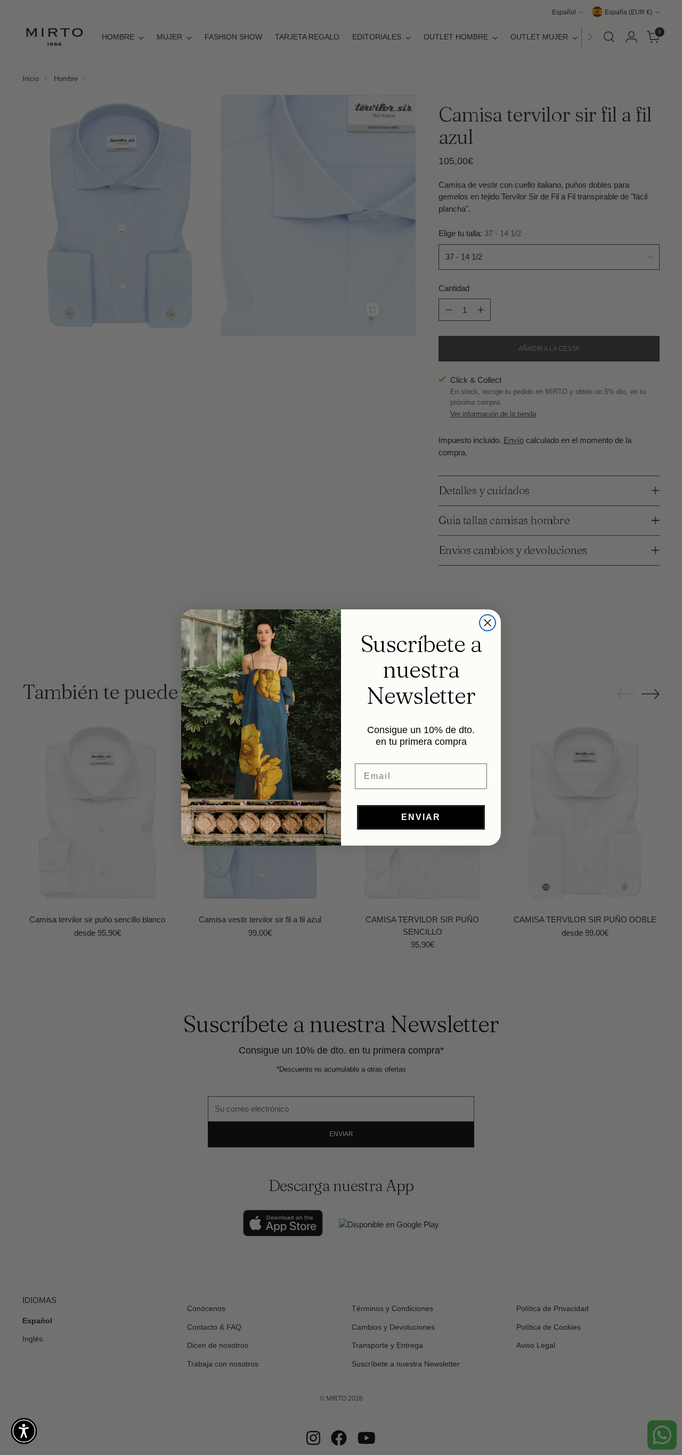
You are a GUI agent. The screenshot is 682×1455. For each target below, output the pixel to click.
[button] (24, 1431)
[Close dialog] (488, 623)
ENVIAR (421, 817)
